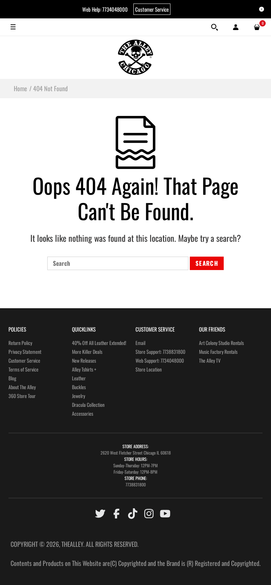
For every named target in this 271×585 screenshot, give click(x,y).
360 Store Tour (22, 395)
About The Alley (22, 387)
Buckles (79, 387)
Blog (12, 378)
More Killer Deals (87, 351)
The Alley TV (210, 360)
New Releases (84, 360)
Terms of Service (23, 369)
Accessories (82, 413)
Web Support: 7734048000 (160, 360)
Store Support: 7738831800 (160, 351)
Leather (79, 378)
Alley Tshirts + (84, 369)
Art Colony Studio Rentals (221, 342)
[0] (256, 27)
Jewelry (78, 395)
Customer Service (152, 9)
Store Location (149, 369)
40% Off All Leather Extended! (99, 342)
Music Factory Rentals (218, 351)
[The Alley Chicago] (135, 57)
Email (140, 342)
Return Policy (20, 342)
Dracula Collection (88, 404)
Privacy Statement (24, 351)
